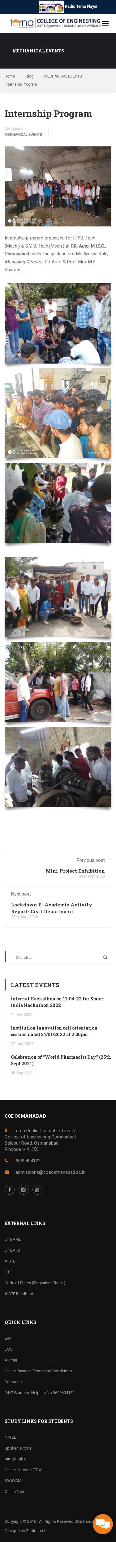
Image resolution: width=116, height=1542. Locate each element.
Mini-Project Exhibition (75, 871)
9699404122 (28, 1161)
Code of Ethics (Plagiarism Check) (35, 1283)
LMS (9, 1349)
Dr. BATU (12, 1250)
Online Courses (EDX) (24, 1470)
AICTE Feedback (19, 1293)
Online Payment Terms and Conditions (38, 1371)
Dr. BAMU (13, 1239)
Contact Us (14, 1381)
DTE (8, 1272)
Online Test (14, 1491)
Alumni (11, 1360)
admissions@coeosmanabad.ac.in (50, 1172)
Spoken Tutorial (18, 1448)
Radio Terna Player (80, 6)
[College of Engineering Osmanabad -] (53, 25)
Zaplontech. (36, 1530)
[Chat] (103, 1524)
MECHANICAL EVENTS (23, 134)
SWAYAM (13, 1480)
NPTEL (10, 1437)
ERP (8, 1338)
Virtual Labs (15, 1459)
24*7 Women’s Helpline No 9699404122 (40, 1392)
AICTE (10, 1261)
